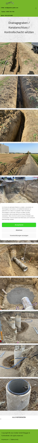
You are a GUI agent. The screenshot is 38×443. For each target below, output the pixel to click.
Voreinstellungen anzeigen (19, 235)
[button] (19, 417)
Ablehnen (19, 230)
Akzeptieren (19, 225)
